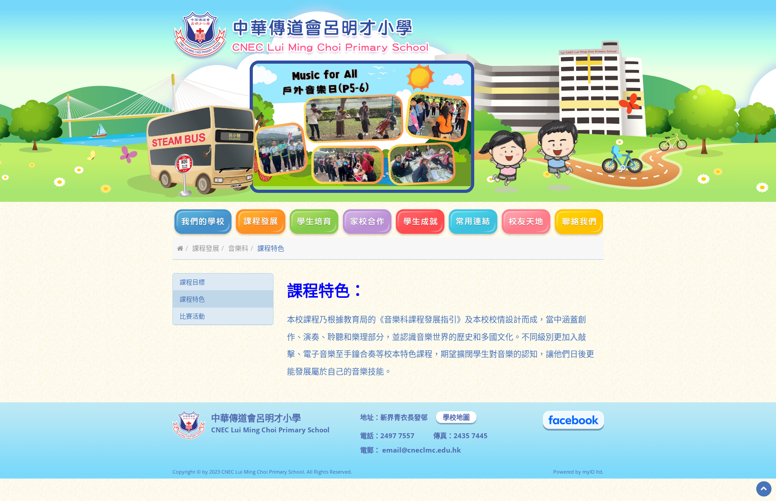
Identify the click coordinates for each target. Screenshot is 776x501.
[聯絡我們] (578, 223)
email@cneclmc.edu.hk (420, 449)
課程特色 (192, 299)
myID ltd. (593, 471)
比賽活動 (192, 316)
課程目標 (192, 282)
